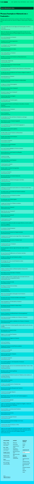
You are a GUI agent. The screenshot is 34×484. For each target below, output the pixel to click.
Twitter (24, 445)
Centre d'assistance (23, 1)
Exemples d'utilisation (26, 467)
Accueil (12, 1)
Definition (24, 470)
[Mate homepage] (4, 1)
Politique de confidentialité (15, 458)
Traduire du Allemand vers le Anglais (5, 29)
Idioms (24, 472)
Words (24, 468)
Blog (19, 1)
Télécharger (7, 445)
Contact (28, 1)
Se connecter (32, 1)
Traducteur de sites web (26, 459)
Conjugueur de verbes (26, 462)
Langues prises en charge (16, 446)
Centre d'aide (5, 444)
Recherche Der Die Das (26, 465)
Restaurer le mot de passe (16, 452)
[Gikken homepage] (6, 477)
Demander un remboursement (15, 449)
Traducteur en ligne (26, 461)
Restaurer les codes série (16, 455)
